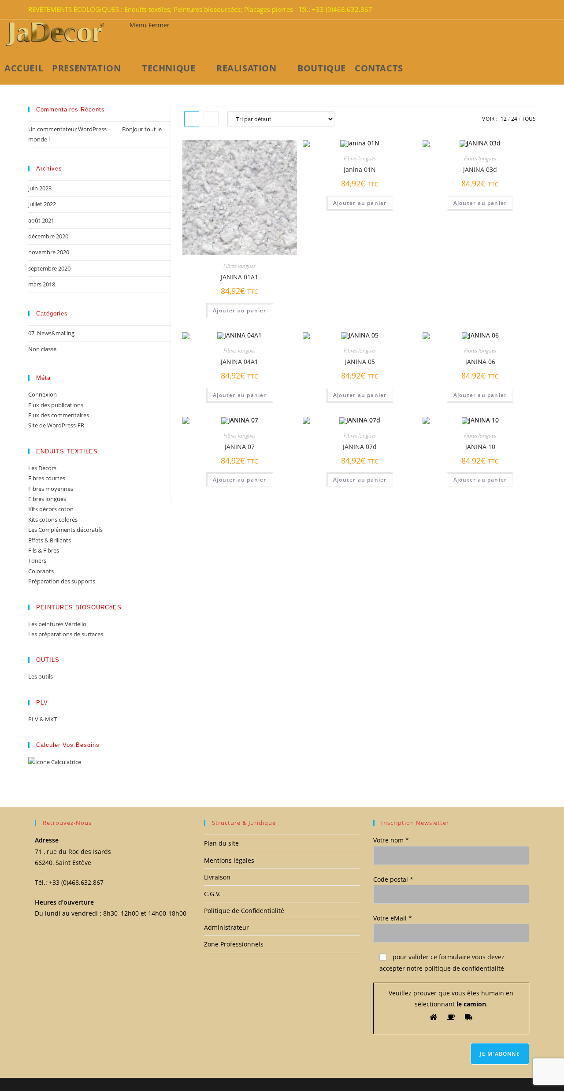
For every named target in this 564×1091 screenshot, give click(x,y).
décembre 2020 (48, 236)
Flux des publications (55, 405)
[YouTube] (530, 9)
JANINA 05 (360, 361)
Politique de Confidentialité (244, 910)
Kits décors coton (51, 509)
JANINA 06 (480, 361)
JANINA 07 (240, 446)
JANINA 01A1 (239, 277)
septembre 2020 (49, 268)
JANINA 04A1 (239, 361)
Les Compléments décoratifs (65, 530)
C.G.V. (212, 894)
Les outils (40, 676)
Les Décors (42, 468)
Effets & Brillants (49, 540)
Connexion (42, 394)
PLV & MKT (42, 719)
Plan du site (221, 843)
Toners (37, 560)
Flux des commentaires (58, 415)
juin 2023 (40, 188)
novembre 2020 (48, 252)
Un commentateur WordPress (67, 129)
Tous (529, 118)
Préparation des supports (61, 581)
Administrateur (226, 927)
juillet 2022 (42, 204)
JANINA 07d (360, 446)
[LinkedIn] (525, 9)
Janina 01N (360, 169)
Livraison (217, 877)
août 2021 (41, 220)
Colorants (41, 571)
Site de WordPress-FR (56, 425)
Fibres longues (239, 266)
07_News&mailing (51, 333)
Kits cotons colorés (53, 519)
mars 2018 (41, 284)
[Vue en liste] (211, 118)
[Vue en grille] (191, 118)
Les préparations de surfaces (65, 634)
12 (504, 118)
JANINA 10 (480, 446)
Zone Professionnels (233, 944)
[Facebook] (520, 9)
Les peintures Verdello (57, 624)
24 (514, 118)
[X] (514, 9)
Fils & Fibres (43, 550)
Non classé (42, 349)
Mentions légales (229, 860)
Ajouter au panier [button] (239, 310)
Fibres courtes (46, 478)
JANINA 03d (480, 169)
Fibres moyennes (50, 489)
